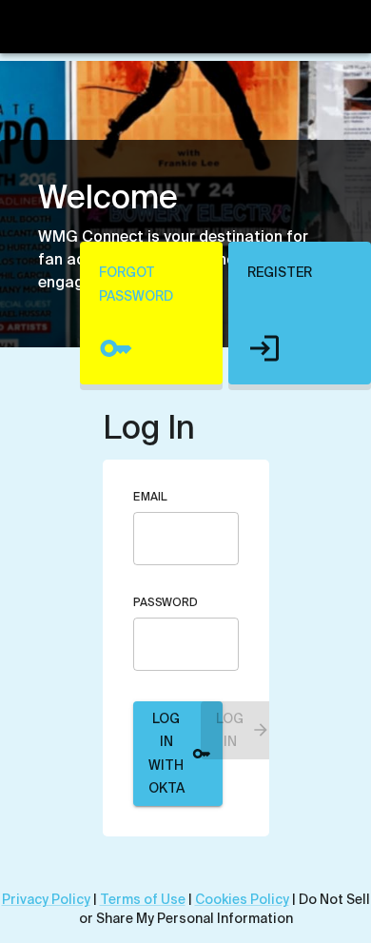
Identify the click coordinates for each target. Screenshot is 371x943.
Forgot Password (136, 284)
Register (279, 272)
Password (165, 602)
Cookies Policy (242, 899)
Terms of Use (143, 899)
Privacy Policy (46, 899)
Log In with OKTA (166, 753)
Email (150, 496)
